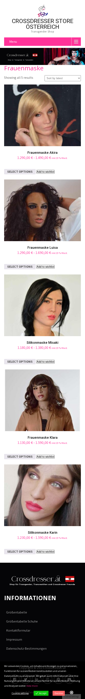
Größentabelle (16, 612)
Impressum (14, 639)
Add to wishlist (45, 171)
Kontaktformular (18, 630)
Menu (13, 41)
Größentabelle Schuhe (22, 621)
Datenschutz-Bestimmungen (26, 648)
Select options (20, 171)
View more (32, 685)
